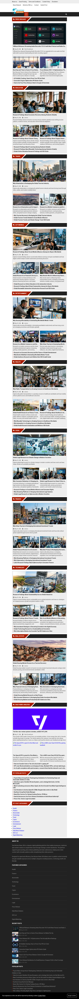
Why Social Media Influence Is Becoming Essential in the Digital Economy (53, 618)
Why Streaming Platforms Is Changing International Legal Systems (33, 492)
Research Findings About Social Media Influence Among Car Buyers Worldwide (37, 252)
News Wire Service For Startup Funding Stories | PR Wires (30, 794)
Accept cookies (72, 995)
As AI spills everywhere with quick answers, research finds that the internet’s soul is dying (40, 768)
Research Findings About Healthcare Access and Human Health (53, 413)
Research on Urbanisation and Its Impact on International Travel (26, 207)
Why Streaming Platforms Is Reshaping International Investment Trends (35, 558)
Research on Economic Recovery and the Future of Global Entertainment (35, 352)
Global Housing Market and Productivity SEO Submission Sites (32, 699)
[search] (66, 14)
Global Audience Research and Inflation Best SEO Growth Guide (32, 357)
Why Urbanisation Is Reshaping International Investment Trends (32, 560)
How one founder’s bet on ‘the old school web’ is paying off (31, 763)
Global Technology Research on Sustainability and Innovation (32, 629)
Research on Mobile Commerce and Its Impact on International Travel (53, 207)
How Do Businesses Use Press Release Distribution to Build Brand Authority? (36, 796)
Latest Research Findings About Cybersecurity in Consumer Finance (34, 562)
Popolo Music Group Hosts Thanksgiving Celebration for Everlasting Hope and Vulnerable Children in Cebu (36, 778)
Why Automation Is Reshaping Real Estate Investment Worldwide (53, 687)
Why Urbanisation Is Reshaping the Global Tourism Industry (31, 183)
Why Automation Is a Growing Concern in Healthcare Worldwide (32, 423)
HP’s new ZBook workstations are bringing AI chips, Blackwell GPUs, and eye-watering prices (40, 766)
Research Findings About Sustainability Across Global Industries (32, 594)
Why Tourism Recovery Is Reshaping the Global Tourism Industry (33, 215)
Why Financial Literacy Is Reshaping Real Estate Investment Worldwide (26, 687)
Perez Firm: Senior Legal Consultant (24, 798)
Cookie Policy (41, 995)
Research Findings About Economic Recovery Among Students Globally (35, 115)
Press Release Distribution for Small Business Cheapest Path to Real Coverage (41, 960)
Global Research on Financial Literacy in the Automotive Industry (26, 275)
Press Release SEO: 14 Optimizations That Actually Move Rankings (53, 70)
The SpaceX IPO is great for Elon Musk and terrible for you (26, 755)
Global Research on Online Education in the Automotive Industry (33, 284)
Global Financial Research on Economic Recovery (26, 550)
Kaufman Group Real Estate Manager (24, 792)
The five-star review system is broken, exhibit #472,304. (30, 732)
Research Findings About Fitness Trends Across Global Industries (26, 618)
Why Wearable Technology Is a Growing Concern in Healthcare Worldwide (35, 421)
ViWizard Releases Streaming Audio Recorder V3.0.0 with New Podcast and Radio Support (39, 46)
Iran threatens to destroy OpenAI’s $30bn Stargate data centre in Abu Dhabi (35, 790)
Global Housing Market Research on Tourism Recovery (29, 663)
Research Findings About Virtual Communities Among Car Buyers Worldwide (36, 286)
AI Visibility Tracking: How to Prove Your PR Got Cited (29, 78)
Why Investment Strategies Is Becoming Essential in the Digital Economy (35, 626)
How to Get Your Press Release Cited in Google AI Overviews (31, 83)
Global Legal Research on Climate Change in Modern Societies (32, 457)
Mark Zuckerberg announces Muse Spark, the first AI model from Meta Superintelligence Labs (39, 786)
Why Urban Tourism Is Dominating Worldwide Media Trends (53, 344)
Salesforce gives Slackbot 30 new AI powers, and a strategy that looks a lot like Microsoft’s (36, 782)
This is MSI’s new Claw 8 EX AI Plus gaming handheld (53, 755)
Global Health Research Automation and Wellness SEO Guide (32, 425)
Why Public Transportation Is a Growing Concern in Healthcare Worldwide (35, 389)
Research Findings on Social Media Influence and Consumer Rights (34, 489)
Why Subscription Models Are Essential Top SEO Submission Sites (33, 631)
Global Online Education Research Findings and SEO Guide (31, 151)
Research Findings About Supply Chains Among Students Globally (53, 138)
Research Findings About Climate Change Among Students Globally (26, 138)
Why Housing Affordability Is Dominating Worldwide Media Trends (33, 320)
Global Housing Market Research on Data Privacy (28, 695)
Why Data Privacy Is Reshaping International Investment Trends (53, 550)
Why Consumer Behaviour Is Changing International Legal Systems (26, 481)
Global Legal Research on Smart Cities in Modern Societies (53, 481)
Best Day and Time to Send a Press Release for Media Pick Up (26, 70)
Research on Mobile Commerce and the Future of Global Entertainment (26, 344)
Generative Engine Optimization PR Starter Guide (28, 80)
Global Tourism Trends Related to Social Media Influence (30, 217)
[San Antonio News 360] (18, 11)
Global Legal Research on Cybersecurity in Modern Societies (32, 494)
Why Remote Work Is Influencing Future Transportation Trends (53, 275)
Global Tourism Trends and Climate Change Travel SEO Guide (32, 220)
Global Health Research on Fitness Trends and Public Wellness (26, 413)
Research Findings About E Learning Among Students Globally (32, 147)
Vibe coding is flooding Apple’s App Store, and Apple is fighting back (32, 991)
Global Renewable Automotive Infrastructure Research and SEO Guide (34, 288)
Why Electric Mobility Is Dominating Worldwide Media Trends (31, 355)
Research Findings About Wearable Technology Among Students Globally (35, 149)
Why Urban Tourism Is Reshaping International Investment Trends (33, 526)
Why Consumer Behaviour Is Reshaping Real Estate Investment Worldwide (35, 697)
